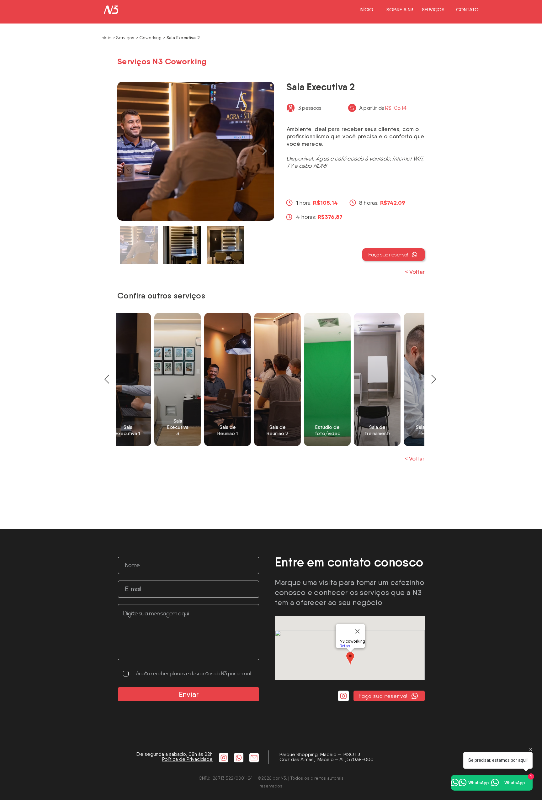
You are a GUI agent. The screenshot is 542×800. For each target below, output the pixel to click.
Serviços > (127, 37)
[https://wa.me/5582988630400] (238, 757)
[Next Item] (264, 151)
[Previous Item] (106, 379)
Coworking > (152, 37)
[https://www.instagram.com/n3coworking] (223, 757)
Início (107, 37)
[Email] (254, 757)
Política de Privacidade (187, 759)
